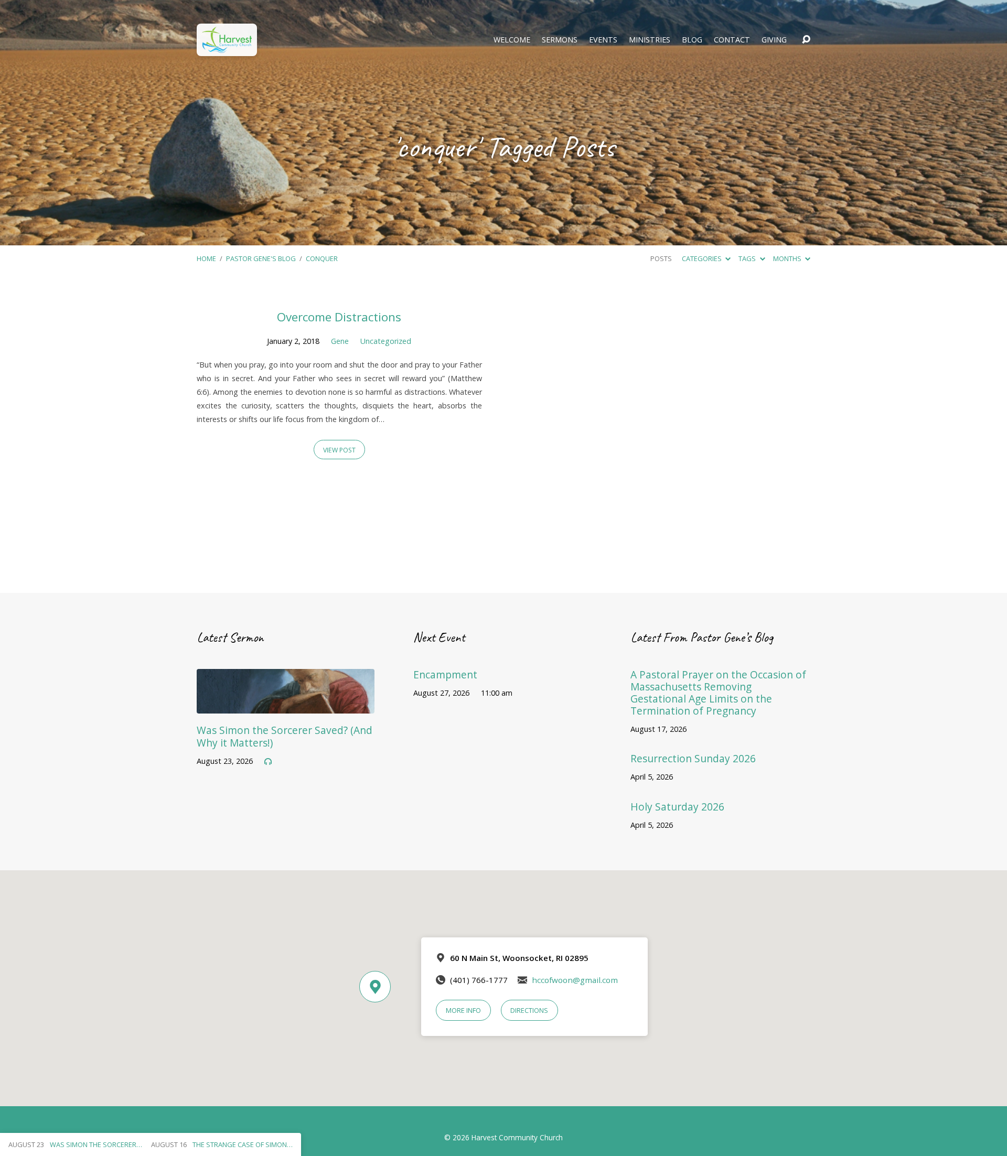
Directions (529, 1010)
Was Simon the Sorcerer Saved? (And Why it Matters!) (284, 736)
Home (206, 258)
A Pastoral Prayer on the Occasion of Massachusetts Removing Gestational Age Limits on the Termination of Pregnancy (718, 692)
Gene (340, 341)
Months (788, 258)
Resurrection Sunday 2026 (693, 758)
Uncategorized (385, 341)
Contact (732, 40)
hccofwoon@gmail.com (575, 980)
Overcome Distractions (339, 317)
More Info (463, 1010)
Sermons (559, 40)
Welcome (512, 40)
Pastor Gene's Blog (261, 258)
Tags (747, 258)
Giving (774, 40)
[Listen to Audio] (268, 761)
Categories (702, 258)
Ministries (649, 40)
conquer (322, 258)
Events (603, 40)
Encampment (445, 674)
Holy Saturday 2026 (677, 807)
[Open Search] (806, 40)
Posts (661, 258)
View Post (339, 450)
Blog (692, 40)
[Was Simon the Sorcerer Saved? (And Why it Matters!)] (285, 705)
